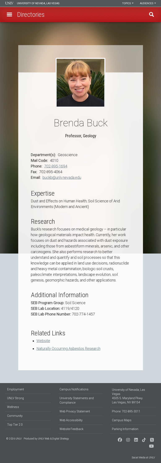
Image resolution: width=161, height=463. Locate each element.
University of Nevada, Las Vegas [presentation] (38, 3)
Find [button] (151, 14)
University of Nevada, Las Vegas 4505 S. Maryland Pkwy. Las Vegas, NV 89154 (128, 396)
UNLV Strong (15, 398)
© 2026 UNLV (14, 438)
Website (43, 341)
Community (15, 415)
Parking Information (125, 429)
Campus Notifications (74, 389)
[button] (9, 14)
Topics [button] (126, 3)
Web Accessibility (71, 420)
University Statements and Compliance (77, 400)
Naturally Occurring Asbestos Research (68, 348)
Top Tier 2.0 (15, 424)
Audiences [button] (147, 3)
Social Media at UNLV (143, 457)
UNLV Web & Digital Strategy (53, 438)
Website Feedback (71, 429)
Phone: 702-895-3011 (126, 411)
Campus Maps (121, 420)
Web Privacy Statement (75, 411)
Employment (15, 389)
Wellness (13, 407)
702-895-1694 (55, 166)
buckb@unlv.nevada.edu (62, 177)
